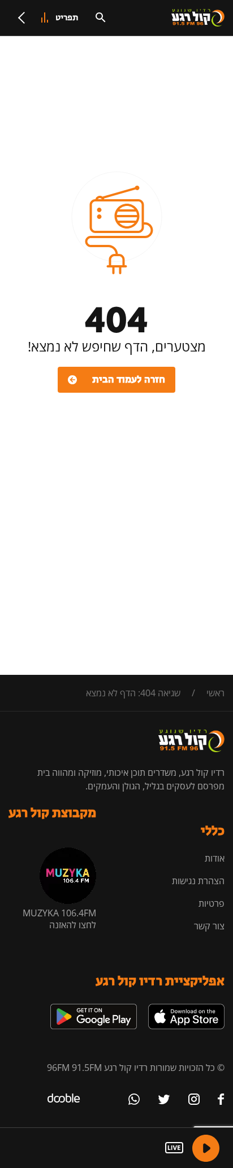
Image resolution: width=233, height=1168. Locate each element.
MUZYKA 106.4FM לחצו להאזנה (59, 919)
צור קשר (209, 926)
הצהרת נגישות (198, 881)
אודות (215, 858)
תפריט (67, 17)
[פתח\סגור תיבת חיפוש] (101, 17)
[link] (186, 1008)
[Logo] (198, 18)
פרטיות (212, 903)
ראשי (215, 693)
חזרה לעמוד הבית (128, 379)
